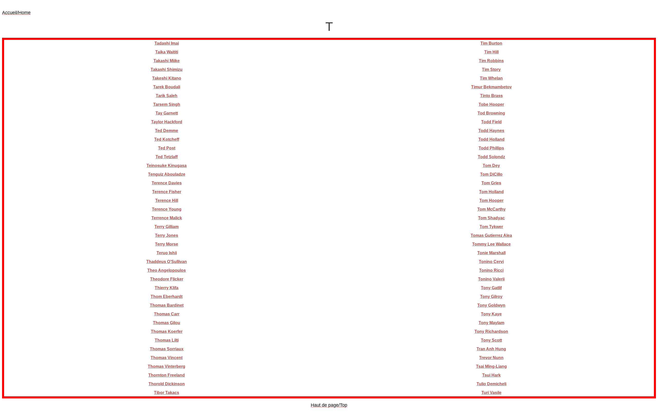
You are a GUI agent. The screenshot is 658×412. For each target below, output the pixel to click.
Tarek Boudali (166, 87)
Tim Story (491, 69)
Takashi (166, 61)
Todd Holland (491, 139)
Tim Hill (491, 52)
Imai (166, 43)
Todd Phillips (491, 148)
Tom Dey (491, 165)
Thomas (167, 305)
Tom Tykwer (491, 226)
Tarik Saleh (166, 95)
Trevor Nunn (491, 357)
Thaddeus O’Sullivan (166, 261)
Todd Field (491, 122)
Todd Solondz (491, 157)
